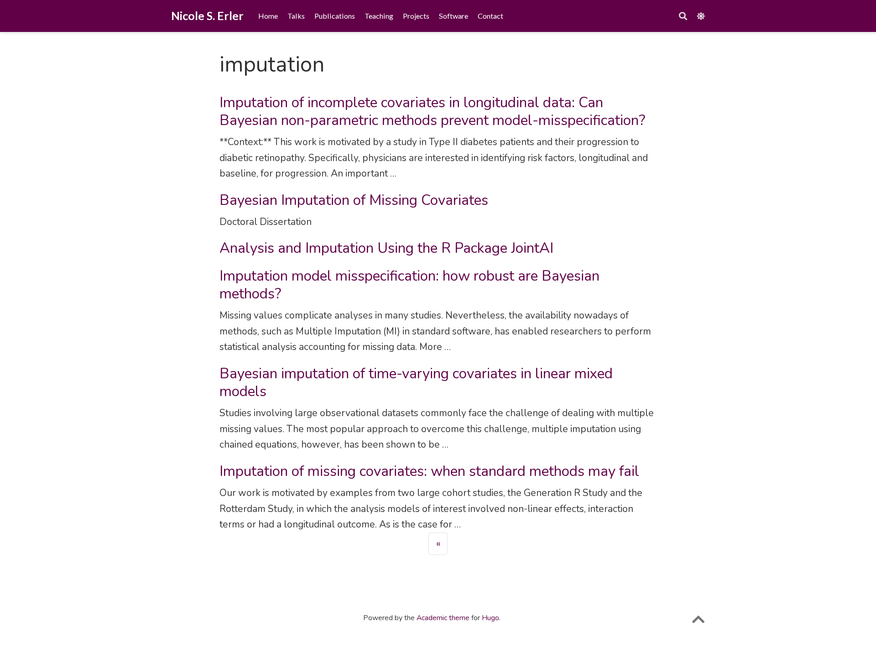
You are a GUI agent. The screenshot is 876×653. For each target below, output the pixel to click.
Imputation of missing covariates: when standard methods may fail (429, 471)
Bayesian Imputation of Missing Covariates (353, 200)
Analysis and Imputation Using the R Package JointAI (386, 248)
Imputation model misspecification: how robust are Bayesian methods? (409, 284)
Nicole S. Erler (207, 15)
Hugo (490, 618)
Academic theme (443, 618)
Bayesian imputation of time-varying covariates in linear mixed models (416, 382)
